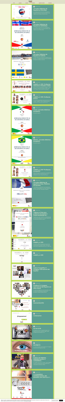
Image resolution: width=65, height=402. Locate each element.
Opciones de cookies (55, 400)
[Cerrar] (63, 400)
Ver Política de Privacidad (27, 400)
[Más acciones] (51, 6)
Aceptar (61, 400)
